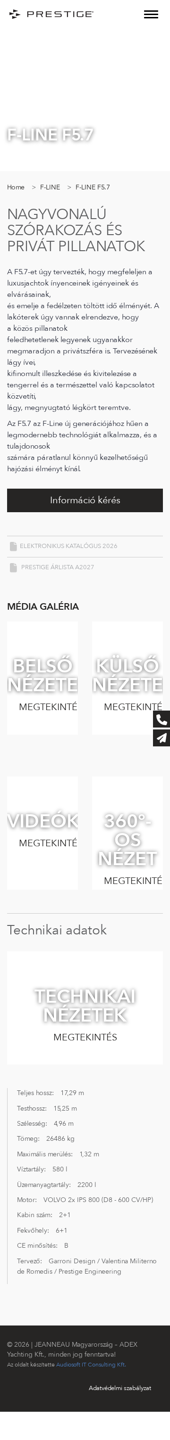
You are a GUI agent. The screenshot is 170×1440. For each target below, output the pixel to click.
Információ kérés (85, 500)
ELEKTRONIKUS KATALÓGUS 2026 (69, 546)
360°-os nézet (130, 849)
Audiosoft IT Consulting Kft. (91, 1364)
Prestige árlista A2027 (57, 567)
